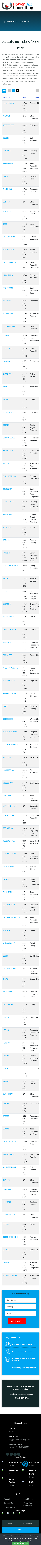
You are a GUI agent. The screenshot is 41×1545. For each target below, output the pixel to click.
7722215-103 (8, 451)
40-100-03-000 (9, 681)
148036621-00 (8, 770)
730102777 (7, 655)
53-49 (5, 578)
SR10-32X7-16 (8, 250)
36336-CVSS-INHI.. (11, 1237)
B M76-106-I (8, 189)
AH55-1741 (7, 892)
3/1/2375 (6, 930)
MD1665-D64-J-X (10, 806)
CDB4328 (7, 202)
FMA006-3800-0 (10, 969)
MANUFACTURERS (12, 22)
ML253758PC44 (9, 1167)
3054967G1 (7, 489)
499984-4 (7, 642)
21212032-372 (8, 412)
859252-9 (7, 425)
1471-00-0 (7, 151)
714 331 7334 (21, 1398)
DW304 (6, 1129)
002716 (6, 336)
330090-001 (8, 514)
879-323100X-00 (9, 1154)
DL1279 (6, 1017)
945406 (6, 879)
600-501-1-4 (8, 313)
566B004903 (8, 783)
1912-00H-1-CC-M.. (10, 1142)
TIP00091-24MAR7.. (11, 1275)
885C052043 (8, 348)
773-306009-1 (8, 288)
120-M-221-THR (9, 1215)
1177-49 (6, 1030)
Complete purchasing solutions (24, 1367)
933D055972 (8, 719)
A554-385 (7, 527)
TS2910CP (7, 211)
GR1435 (6, 1250)
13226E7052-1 (8, 502)
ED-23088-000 (9, 326)
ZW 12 (5, 399)
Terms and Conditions (27, 1504)
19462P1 (6, 553)
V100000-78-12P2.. (10, 629)
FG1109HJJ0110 (9, 854)
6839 (5, 224)
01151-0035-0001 (9, 476)
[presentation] (9, 90)
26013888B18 (8, 617)
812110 (5, 979)
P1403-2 (6, 706)
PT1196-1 (6, 1056)
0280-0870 (7, 796)
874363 (6, 1116)
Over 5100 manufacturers (22, 1352)
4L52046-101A (9, 841)
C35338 (6, 1224)
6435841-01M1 (9, 237)
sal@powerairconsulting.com (21, 1394)
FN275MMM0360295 (11, 918)
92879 (5, 591)
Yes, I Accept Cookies (20, 1543)
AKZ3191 (6, 116)
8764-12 (6, 540)
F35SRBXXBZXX (9, 693)
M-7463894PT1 (9, 943)
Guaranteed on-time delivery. (23, 1344)
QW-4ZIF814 (8, 1094)
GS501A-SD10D (9, 438)
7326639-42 (8, 163)
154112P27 (7, 1202)
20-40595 (7, 301)
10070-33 (6, 176)
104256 (6, 1103)
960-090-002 (8, 828)
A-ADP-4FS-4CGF (10, 732)
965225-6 (7, 138)
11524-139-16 (8, 275)
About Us (7, 1499)
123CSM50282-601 (10, 566)
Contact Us (8, 1503)
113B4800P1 (8, 1189)
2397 (5, 387)
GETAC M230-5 (9, 905)
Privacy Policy (9, 1507)
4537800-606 (8, 125)
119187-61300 (8, 866)
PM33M (6, 463)
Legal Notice (28, 1499)
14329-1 (6, 1068)
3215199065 (7, 992)
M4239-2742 (8, 757)
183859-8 (6, 361)
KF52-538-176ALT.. (10, 668)
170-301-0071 (8, 815)
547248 (6, 1081)
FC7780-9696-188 (10, 745)
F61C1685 (7, 1043)
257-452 (6, 1180)
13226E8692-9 (8, 103)
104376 (6, 1262)
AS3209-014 (8, 1004)
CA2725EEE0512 (9, 262)
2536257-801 (8, 374)
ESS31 (5, 956)
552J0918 (7, 604)
